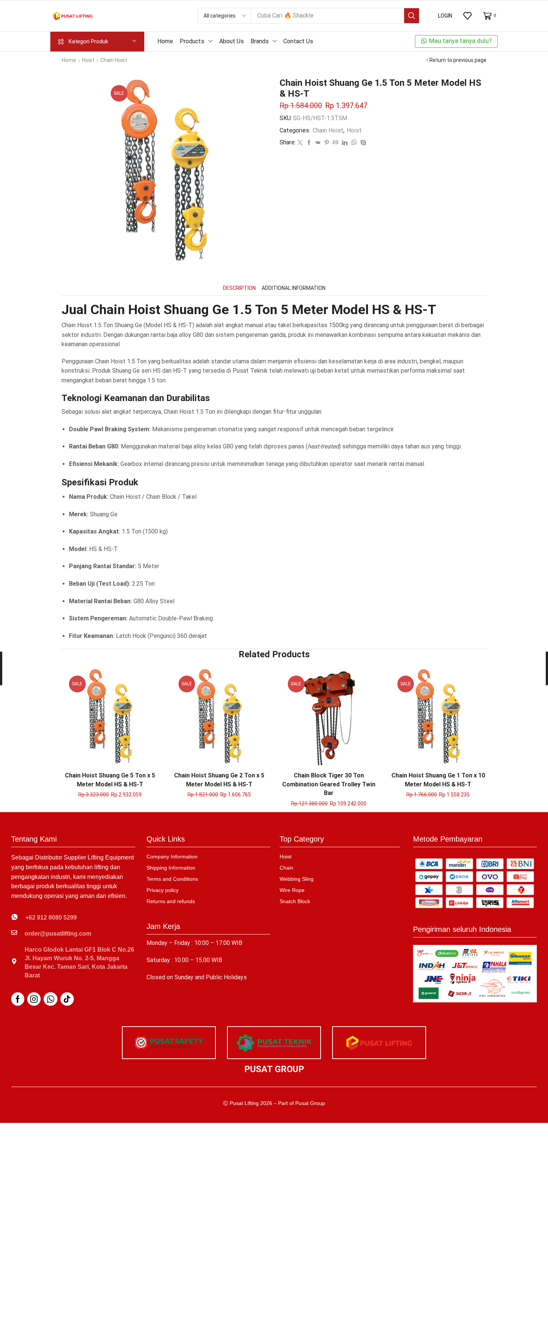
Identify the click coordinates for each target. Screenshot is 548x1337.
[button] (445, 15)
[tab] (239, 288)
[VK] (318, 143)
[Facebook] (309, 143)
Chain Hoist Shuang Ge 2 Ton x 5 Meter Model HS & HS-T (219, 780)
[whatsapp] (354, 143)
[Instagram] (34, 999)
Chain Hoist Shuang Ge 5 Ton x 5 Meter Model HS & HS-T (110, 780)
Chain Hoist (113, 60)
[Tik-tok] (67, 999)
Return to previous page (457, 60)
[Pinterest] (326, 143)
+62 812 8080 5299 (51, 917)
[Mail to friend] (335, 143)
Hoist (88, 60)
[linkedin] (344, 143)
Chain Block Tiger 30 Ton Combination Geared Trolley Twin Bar (328, 784)
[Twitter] (300, 143)
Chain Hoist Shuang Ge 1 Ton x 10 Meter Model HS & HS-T (438, 780)
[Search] (411, 15)
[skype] (362, 143)
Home (69, 60)
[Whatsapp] (50, 999)
